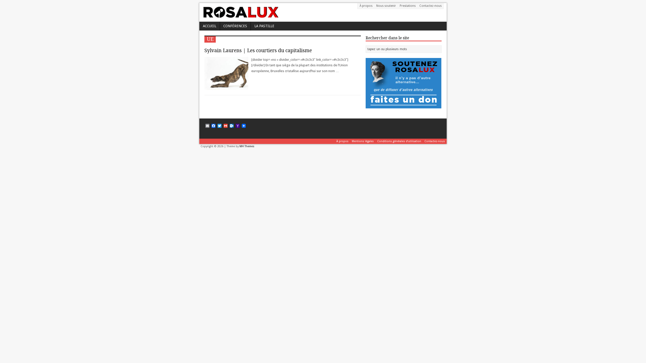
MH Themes (246, 146)
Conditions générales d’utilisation (399, 141)
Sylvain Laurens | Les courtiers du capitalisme (258, 50)
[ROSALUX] (240, 16)
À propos (366, 6)
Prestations (408, 6)
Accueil (209, 26)
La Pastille (264, 26)
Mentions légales (363, 141)
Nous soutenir (386, 6)
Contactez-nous (430, 6)
